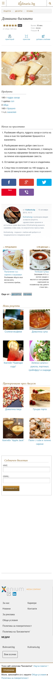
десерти (18, 11)
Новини (7, 608)
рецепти (7, 11)
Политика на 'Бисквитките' (16, 631)
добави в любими (43, 39)
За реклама (9, 614)
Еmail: (6, 476)
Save (10, 190)
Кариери (32, 603)
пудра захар (13, 97)
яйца (5, 104)
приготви (26, 39)
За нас (6, 603)
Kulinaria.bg (30, 209)
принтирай (9, 39)
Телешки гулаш (42, 271)
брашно (11, 108)
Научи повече (40, 665)
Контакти (32, 608)
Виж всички (10, 654)
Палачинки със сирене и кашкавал (13, 273)
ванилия (11, 112)
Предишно (10, 247)
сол (12, 101)
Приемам (8, 670)
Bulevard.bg (9, 647)
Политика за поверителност (15, 677)
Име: (5, 465)
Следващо (43, 247)
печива (30, 11)
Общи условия (39, 674)
